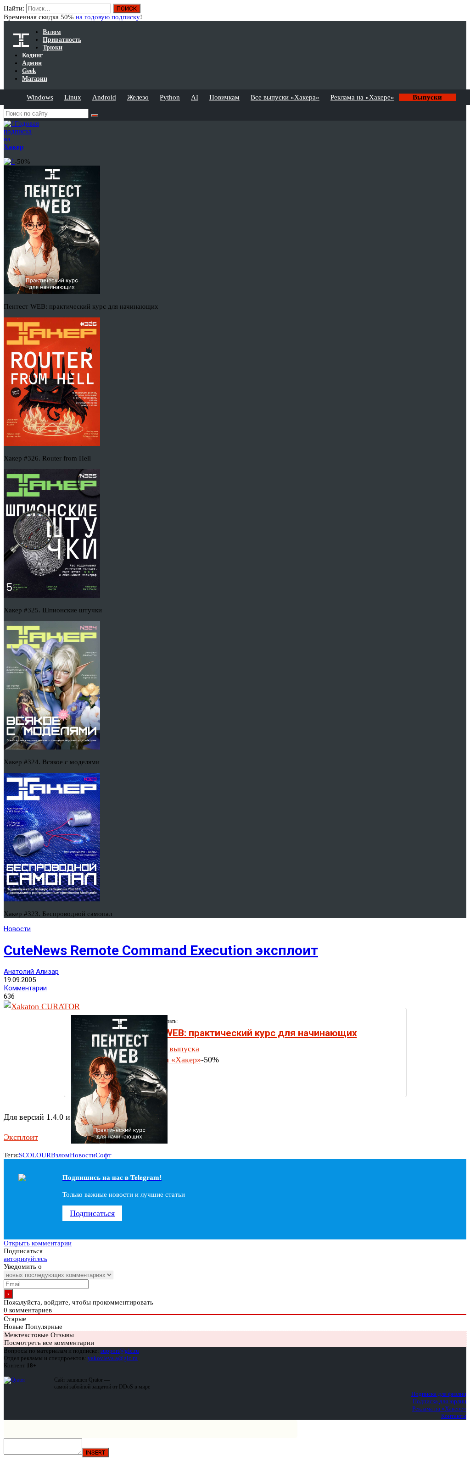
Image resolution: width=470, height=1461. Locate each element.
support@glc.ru (120, 1350)
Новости (17, 929)
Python (170, 97)
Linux (72, 97)
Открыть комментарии (38, 1243)
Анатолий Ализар (31, 971)
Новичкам (224, 97)
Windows (40, 97)
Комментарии (25, 988)
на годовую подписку (108, 17)
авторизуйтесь (25, 1258)
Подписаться (92, 1213)
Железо (138, 97)
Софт (103, 1155)
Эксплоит (21, 1137)
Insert (95, 1452)
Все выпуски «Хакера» (285, 97)
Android (104, 97)
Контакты (453, 1415)
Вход (460, 13)
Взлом (60, 1155)
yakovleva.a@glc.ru (113, 1358)
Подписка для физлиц (438, 1393)
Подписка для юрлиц (439, 1401)
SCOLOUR (35, 1155)
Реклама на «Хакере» (362, 97)
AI (194, 97)
